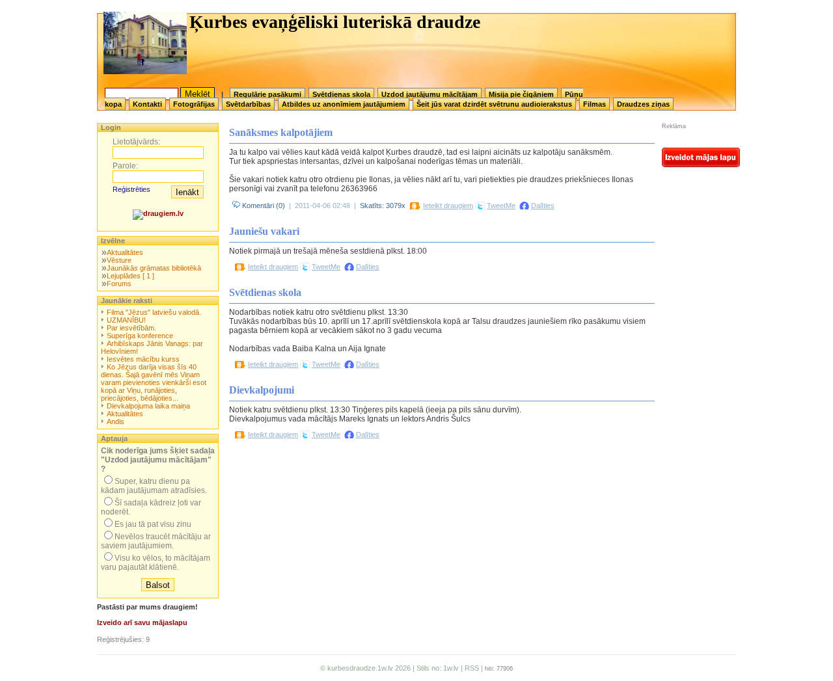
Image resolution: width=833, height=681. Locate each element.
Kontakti (147, 104)
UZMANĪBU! (126, 320)
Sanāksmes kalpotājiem (281, 132)
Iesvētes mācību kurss (143, 359)
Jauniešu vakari (264, 231)
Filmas (594, 104)
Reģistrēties (131, 189)
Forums (119, 283)
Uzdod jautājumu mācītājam (429, 94)
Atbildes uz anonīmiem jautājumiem (343, 104)
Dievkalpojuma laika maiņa (148, 406)
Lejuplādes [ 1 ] (130, 276)
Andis (115, 421)
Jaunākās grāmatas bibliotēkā (154, 268)
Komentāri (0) (262, 205)
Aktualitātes (125, 252)
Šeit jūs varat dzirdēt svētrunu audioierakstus (494, 104)
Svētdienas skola (341, 94)
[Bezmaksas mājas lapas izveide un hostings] (701, 164)
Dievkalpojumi (261, 389)
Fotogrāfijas (194, 104)
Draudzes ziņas (643, 104)
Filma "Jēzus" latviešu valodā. (154, 312)
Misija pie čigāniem (521, 94)
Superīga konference (140, 336)
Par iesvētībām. (131, 328)
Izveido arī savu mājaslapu (142, 622)
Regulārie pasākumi (267, 94)
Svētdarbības (248, 104)
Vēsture (119, 260)
